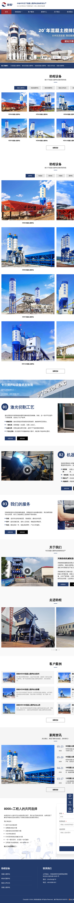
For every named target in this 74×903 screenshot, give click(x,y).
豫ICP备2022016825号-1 (61, 899)
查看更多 (55, 148)
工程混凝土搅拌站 (15, 65)
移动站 (50, 176)
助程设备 (18, 12)
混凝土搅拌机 (60, 65)
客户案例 (31, 12)
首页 (6, 12)
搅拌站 (30, 176)
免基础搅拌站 (34, 88)
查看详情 (10, 438)
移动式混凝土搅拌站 (27, 65)
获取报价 (22, 438)
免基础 (40, 176)
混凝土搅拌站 (21, 88)
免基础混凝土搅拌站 (40, 65)
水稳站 (60, 176)
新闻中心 (44, 12)
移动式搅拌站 (48, 88)
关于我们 (57, 12)
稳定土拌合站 (51, 65)
